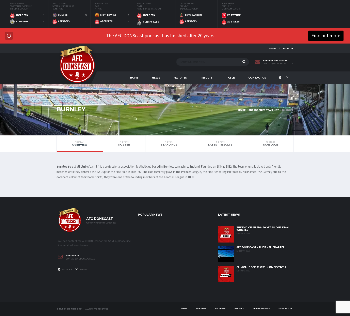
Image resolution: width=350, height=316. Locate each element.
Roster (124, 143)
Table (230, 77)
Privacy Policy (261, 308)
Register (288, 48)
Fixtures (180, 77)
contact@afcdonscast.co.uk (278, 64)
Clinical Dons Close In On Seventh (261, 267)
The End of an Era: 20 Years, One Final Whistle (262, 228)
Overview (80, 143)
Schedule (270, 143)
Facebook (66, 269)
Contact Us (257, 77)
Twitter (83, 269)
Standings (169, 143)
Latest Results (220, 143)
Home (134, 77)
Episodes (201, 308)
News (156, 77)
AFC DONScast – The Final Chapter (260, 247)
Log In (272, 48)
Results (206, 77)
